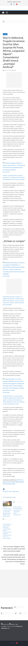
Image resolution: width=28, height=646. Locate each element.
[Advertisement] (14, 80)
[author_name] (11, 497)
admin (14, 70)
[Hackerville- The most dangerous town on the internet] (3, 12)
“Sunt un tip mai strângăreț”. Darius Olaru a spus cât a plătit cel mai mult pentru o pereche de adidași (14, 549)
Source (4, 497)
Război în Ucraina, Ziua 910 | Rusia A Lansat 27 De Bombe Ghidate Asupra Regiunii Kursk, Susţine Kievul (7, 511)
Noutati (5, 34)
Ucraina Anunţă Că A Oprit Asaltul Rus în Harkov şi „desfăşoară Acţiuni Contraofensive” (17, 510)
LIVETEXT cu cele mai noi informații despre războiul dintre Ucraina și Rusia (13, 482)
